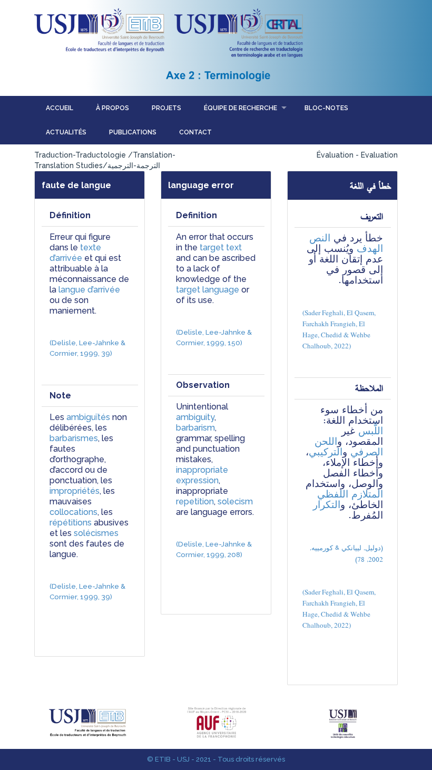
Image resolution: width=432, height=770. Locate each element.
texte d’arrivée (76, 252)
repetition (195, 501)
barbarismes (74, 438)
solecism (235, 501)
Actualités (66, 132)
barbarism (195, 428)
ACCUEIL (59, 108)
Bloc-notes (326, 108)
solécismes (96, 533)
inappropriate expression (203, 475)
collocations (73, 512)
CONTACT (195, 132)
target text (221, 247)
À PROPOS (112, 108)
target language (207, 290)
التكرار (326, 504)
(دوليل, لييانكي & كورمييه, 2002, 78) (345, 554)
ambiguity (195, 417)
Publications (132, 132)
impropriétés (75, 491)
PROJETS (166, 108)
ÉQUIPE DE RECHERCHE (240, 108)
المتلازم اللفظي (350, 494)
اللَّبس (370, 431)
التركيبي (325, 452)
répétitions (71, 523)
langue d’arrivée (89, 290)
